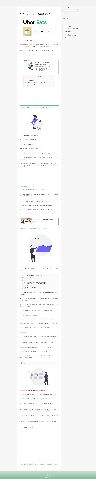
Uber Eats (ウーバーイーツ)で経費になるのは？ (35, 79)
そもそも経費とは (30, 80)
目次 (38, 76)
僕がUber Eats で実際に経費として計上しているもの (37, 82)
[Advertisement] (39, 96)
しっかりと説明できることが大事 (33, 84)
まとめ (26, 85)
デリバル (20, 2)
